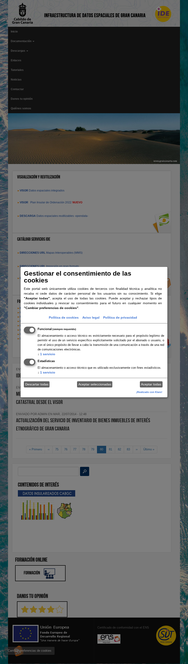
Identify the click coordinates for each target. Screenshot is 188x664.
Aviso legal (91, 317)
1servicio (46, 354)
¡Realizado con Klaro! (149, 392)
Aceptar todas (151, 384)
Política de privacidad (120, 317)
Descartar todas (36, 384)
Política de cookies (64, 317)
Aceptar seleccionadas (94, 384)
